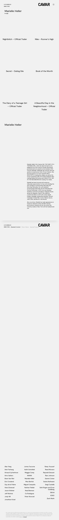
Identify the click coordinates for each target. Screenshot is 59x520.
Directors (7, 6)
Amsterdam (33, 4)
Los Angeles (7, 4)
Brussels (19, 4)
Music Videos (25, 227)
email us (21, 516)
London (26, 4)
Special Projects (34, 227)
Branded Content (15, 227)
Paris (14, 4)
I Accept (25, 516)
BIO (7, 13)
